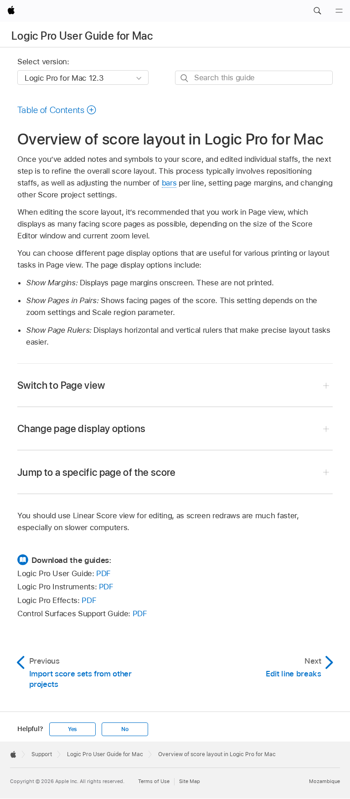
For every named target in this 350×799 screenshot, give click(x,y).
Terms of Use (154, 781)
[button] (317, 11)
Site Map (189, 781)
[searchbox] (254, 78)
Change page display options (81, 428)
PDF (103, 573)
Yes (72, 729)
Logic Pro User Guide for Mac (82, 35)
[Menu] (339, 11)
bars (169, 182)
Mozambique (324, 781)
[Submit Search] (185, 78)
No (125, 729)
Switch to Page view (61, 385)
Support (41, 754)
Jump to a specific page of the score (96, 472)
